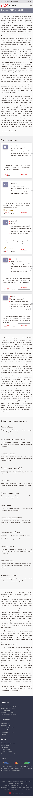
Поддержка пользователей (9, 714)
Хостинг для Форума (7, 732)
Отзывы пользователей (8, 754)
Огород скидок (5, 749)
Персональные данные (8, 743)
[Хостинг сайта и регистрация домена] (8, 5)
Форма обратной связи (8, 708)
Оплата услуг (5, 745)
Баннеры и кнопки (6, 751)
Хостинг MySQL (5, 725)
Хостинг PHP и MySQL (7, 727)
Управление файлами (7, 712)
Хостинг (3, 734)
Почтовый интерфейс (7, 710)
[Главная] (2, 1)
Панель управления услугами (10, 706)
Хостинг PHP (5, 723)
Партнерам (4, 747)
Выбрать (24, 174)
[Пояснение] (16, 146)
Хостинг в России (6, 730)
